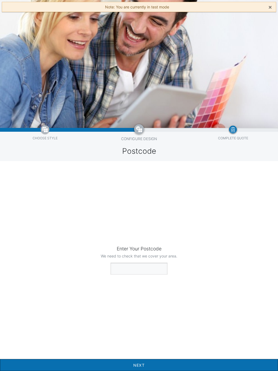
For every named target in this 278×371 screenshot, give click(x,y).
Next (139, 365)
